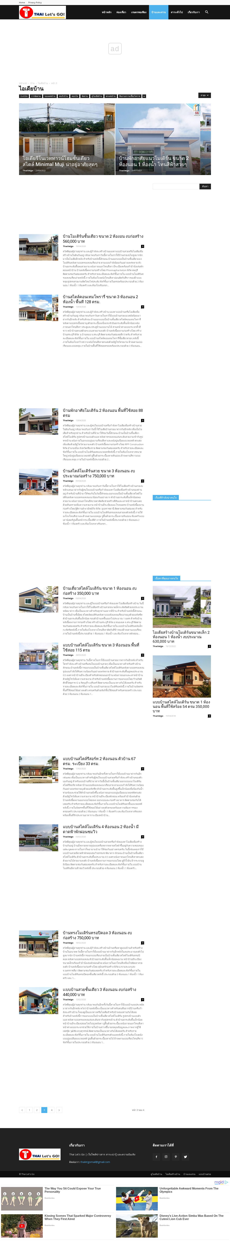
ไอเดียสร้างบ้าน (172, 1174)
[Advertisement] (81, 208)
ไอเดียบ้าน (43, 83)
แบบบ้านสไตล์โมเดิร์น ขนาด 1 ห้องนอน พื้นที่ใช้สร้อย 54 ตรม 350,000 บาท (181, 706)
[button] (206, 12)
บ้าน (32, 83)
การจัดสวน (36, 96)
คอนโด (75, 96)
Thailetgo (28, 170)
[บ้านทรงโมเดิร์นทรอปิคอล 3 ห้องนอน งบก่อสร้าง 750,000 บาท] (38, 943)
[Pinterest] (175, 1157)
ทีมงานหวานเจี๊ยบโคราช (129, 96)
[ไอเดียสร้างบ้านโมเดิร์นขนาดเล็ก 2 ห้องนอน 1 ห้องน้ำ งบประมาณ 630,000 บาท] (182, 607)
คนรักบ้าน (63, 96)
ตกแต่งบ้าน (111, 96)
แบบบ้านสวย (205, 1174)
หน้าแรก (23, 83)
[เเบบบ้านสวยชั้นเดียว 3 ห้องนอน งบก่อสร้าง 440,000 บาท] (38, 1000)
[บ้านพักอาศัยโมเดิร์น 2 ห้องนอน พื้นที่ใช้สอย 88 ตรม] (38, 421)
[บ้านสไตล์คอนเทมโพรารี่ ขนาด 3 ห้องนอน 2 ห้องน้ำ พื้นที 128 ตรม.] (38, 307)
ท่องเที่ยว (121, 12)
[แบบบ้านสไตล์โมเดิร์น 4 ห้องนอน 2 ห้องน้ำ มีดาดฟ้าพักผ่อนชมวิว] (38, 837)
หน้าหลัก (106, 12)
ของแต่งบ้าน (50, 96)
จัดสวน (85, 96)
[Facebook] (156, 1157)
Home (22, 2)
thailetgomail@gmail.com (95, 1162)
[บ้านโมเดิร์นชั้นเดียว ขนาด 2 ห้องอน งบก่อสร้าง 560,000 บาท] (38, 247)
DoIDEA (23, 96)
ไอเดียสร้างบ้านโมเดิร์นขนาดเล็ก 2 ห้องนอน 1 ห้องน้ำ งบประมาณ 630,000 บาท (181, 637)
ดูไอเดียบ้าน (97, 96)
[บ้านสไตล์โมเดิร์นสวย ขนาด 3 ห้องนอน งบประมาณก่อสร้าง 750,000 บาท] (38, 482)
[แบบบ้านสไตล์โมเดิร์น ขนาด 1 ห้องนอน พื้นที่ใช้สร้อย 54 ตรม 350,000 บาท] (182, 676)
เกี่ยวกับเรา (194, 12)
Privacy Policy (35, 2)
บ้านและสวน (158, 12)
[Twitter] (185, 1157)
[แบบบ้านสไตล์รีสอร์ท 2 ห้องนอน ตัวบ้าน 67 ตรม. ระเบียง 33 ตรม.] (38, 769)
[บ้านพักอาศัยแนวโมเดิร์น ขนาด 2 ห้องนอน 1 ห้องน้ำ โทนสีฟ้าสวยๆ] (163, 144)
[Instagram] (166, 1157)
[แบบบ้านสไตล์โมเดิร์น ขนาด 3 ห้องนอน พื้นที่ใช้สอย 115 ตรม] (38, 656)
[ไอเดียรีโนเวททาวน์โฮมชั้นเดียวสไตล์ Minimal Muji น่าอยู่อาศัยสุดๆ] (67, 144)
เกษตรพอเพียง (138, 12)
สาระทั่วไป (177, 12)
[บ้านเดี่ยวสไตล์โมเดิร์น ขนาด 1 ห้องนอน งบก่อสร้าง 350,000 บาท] (38, 599)
